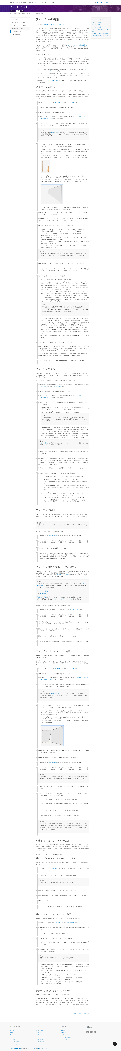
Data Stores (35, 2)
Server (12, 1034)
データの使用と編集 (26, 13)
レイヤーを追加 (70, 102)
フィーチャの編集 (17, 31)
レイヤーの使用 (14, 19)
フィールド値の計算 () (63, 599)
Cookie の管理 (40, 1048)
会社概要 (63, 1030)
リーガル (46, 1048)
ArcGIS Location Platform (42, 1037)
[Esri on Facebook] (90, 1032)
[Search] (95, 2)
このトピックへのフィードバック (80, 1013)
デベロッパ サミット (66, 1039)
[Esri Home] (89, 1027)
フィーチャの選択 (74, 609)
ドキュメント (13, 1044)
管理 (22, 10)
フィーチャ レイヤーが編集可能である (78, 45)
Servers (29, 2)
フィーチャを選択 (53, 535)
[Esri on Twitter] (87, 1032)
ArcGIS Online (39, 1030)
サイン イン (102, 2)
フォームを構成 (44, 443)
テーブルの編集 (16, 34)
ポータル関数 (43, 593)
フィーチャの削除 (96, 27)
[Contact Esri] (95, 1032)
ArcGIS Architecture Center (43, 1044)
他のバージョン (48, 24)
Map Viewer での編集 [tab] (17, 28)
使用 (17, 10)
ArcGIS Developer (40, 1039)
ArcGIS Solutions (40, 1041)
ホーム (12, 10)
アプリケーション (49, 2)
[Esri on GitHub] (92, 1032)
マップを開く (58, 102)
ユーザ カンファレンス (67, 1037)
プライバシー (33, 1048)
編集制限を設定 (55, 132)
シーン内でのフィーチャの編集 (18, 25)
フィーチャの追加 (96, 22)
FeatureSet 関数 (44, 591)
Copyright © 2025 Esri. (15, 1048)
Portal (24, 2)
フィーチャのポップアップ (52, 80)
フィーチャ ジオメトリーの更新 (100, 33)
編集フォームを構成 (62, 575)
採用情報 (63, 1032)
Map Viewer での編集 (38, 13)
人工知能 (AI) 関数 (41, 597)
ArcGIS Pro (38, 1032)
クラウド (41, 2)
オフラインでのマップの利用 (18, 22)
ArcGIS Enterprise (16, 2)
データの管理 (17, 13)
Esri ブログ (64, 1034)
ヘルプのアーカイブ (61, 24)
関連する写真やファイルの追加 (100, 36)
